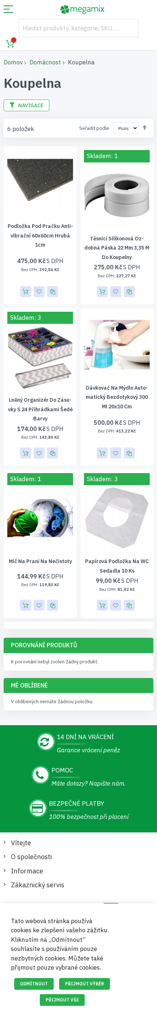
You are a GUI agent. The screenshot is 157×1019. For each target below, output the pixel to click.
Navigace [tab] (30, 105)
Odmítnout (34, 983)
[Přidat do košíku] (25, 291)
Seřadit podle (94, 128)
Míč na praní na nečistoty (40, 561)
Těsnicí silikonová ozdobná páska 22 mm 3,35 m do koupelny (116, 248)
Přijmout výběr (84, 983)
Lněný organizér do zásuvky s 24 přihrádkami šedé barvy (40, 409)
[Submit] (129, 28)
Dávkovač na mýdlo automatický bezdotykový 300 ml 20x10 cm (117, 397)
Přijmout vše (62, 1000)
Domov (13, 62)
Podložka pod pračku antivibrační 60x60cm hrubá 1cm (40, 235)
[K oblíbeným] (39, 291)
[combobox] (78, 28)
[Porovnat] (52, 291)
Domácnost (45, 62)
